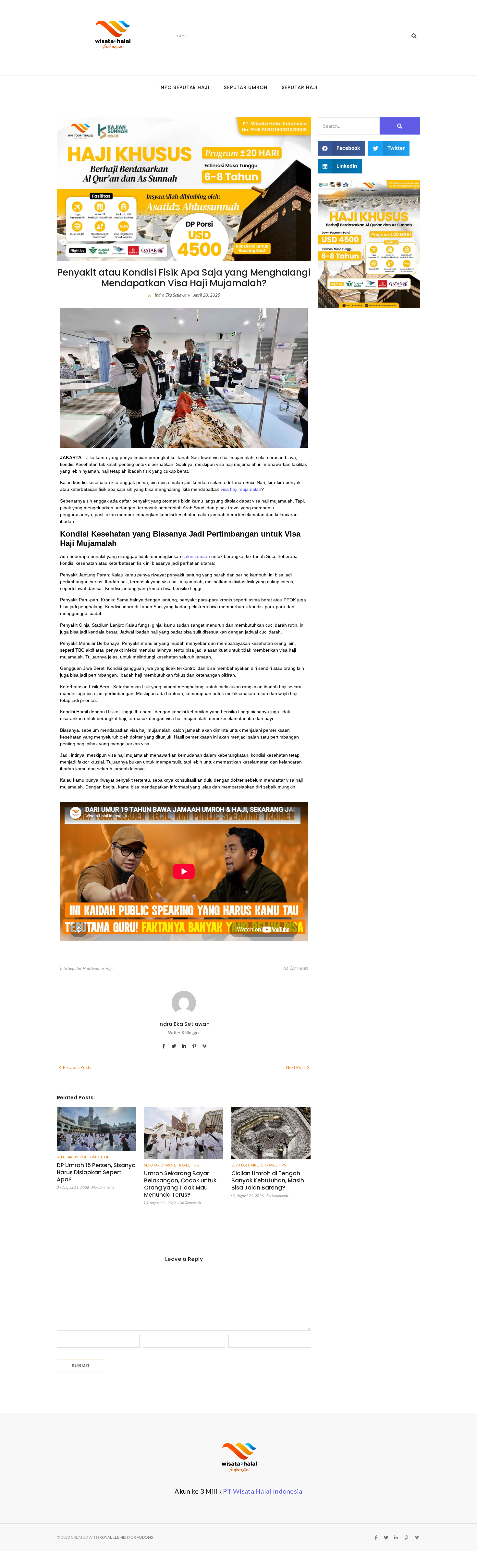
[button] (341, 148)
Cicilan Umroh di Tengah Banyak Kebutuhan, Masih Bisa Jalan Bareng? (267, 1180)
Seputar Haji (300, 87)
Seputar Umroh (245, 87)
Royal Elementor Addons (126, 1537)
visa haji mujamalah (241, 489)
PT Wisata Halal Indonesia (262, 1491)
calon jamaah (196, 556)
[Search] (414, 35)
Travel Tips (100, 1157)
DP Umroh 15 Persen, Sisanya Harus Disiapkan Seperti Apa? (96, 1172)
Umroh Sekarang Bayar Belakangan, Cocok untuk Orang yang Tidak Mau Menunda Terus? (180, 1184)
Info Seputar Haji (184, 87)
